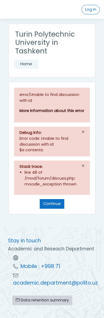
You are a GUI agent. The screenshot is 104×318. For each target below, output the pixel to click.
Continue (52, 203)
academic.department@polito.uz (55, 282)
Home (26, 64)
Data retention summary (44, 300)
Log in (90, 9)
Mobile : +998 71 (40, 266)
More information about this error (51, 110)
